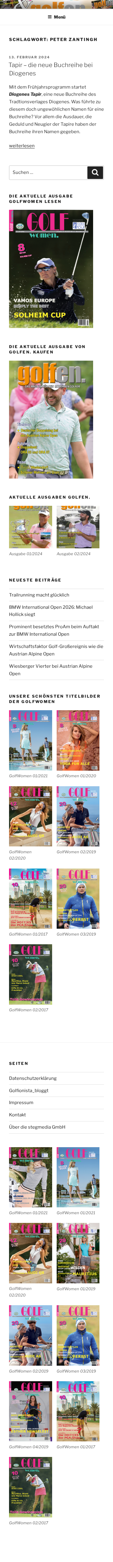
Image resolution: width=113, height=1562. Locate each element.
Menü (59, 16)
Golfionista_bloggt (29, 1090)
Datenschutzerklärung (33, 1078)
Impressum (21, 1102)
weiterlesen (22, 145)
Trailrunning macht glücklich (39, 595)
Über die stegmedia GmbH (37, 1127)
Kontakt (17, 1115)
